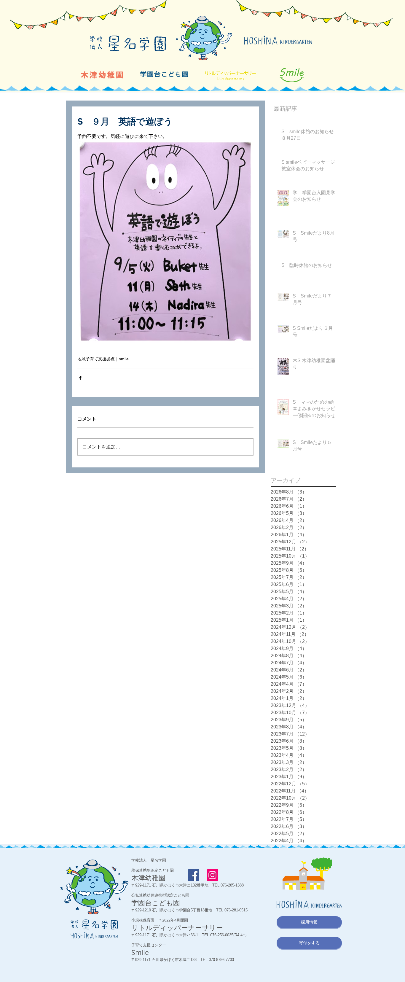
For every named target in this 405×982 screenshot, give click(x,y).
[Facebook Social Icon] (193, 875)
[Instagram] (212, 875)
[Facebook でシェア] (80, 378)
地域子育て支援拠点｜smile (103, 358)
